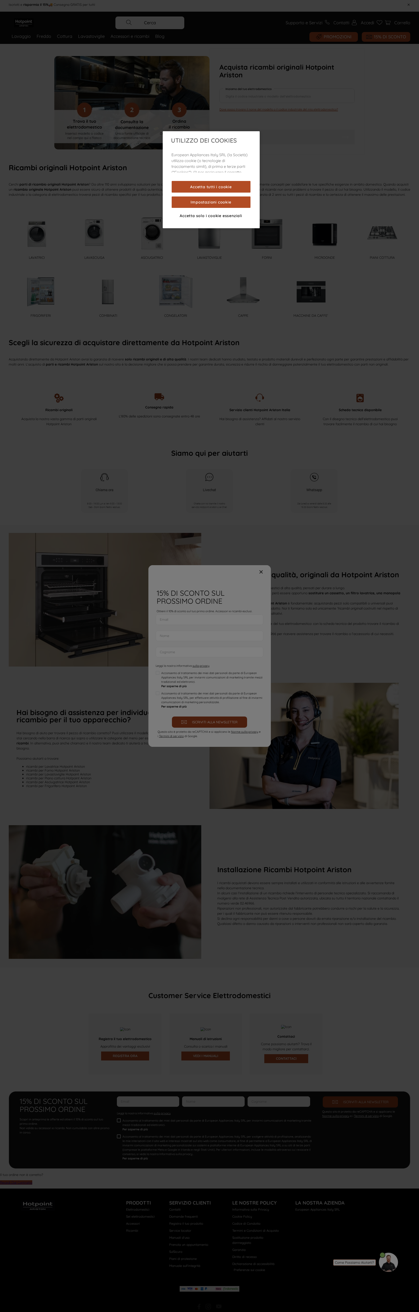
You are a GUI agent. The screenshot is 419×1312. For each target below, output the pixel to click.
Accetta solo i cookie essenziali (211, 215)
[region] (211, 179)
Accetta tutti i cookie (211, 186)
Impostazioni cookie (211, 202)
